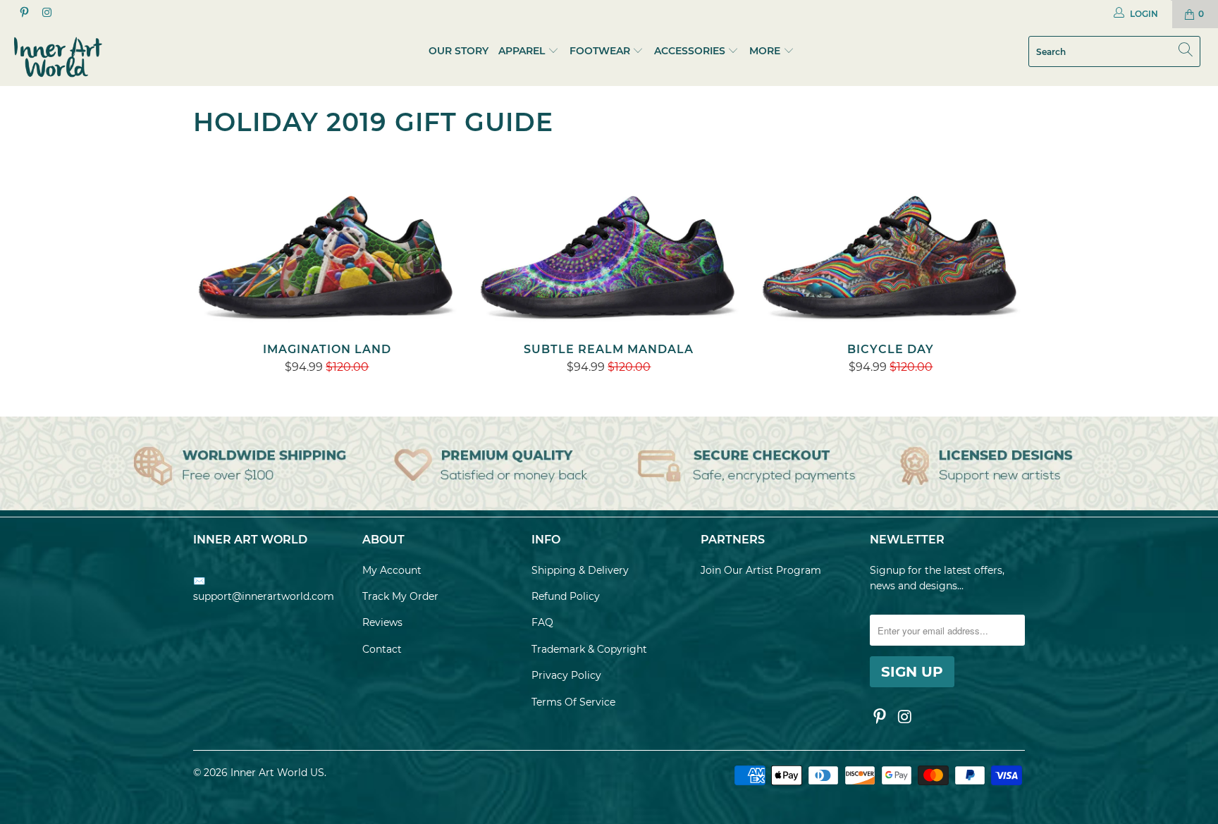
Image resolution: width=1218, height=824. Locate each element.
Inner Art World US (277, 772)
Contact (382, 649)
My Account (392, 570)
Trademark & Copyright (589, 649)
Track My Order (400, 596)
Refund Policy (565, 596)
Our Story (458, 50)
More (766, 50)
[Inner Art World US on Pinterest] (24, 13)
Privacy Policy (566, 675)
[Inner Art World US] (104, 57)
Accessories (689, 50)
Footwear (600, 50)
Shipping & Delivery (580, 570)
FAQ (542, 622)
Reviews (382, 622)
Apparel (521, 50)
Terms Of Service (573, 702)
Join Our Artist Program (761, 570)
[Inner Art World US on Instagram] (45, 13)
